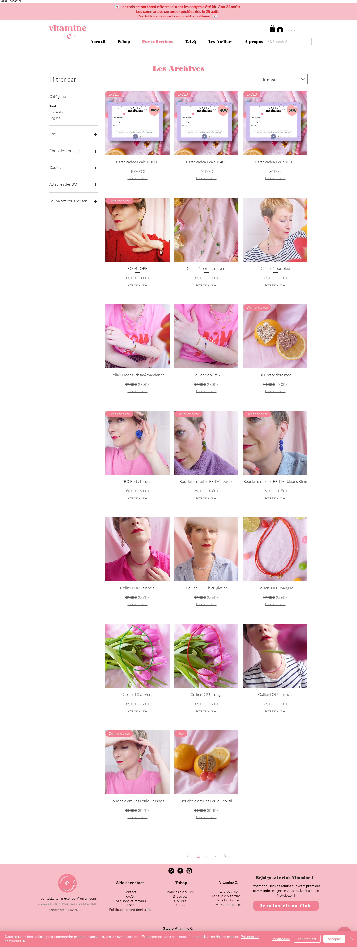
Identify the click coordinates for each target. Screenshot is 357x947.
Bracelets (56, 112)
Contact (130, 892)
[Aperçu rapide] (206, 230)
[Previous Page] (188, 856)
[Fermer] (351, 938)
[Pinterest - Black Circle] (171, 871)
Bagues (54, 118)
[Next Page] (225, 856)
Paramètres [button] (281, 938)
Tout (52, 106)
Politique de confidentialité (130, 909)
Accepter (334, 938)
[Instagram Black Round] (189, 871)
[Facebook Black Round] (180, 871)
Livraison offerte (137, 178)
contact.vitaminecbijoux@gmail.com (68, 898)
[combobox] (283, 79)
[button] (272, 28)
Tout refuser (307, 938)
